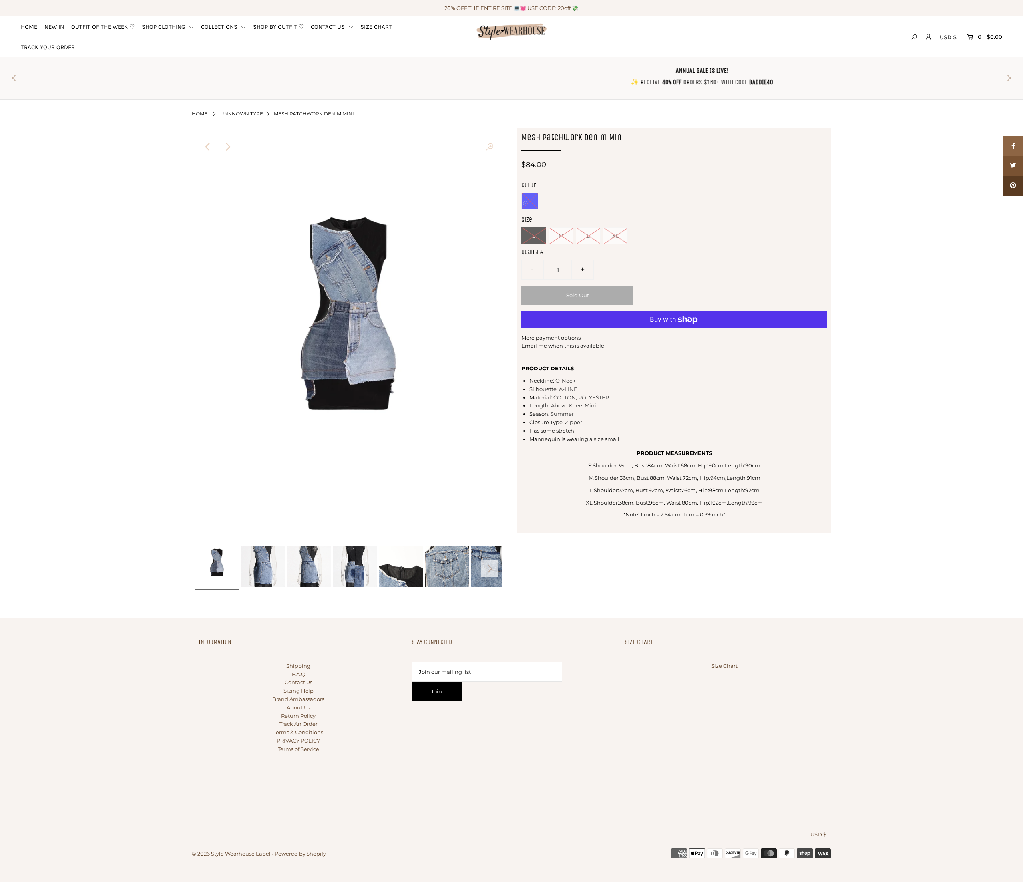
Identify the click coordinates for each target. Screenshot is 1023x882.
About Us (298, 707)
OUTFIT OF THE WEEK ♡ (103, 26)
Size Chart (724, 666)
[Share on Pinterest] (1013, 186)
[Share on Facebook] (1013, 146)
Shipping (298, 666)
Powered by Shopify (300, 853)
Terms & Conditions (298, 732)
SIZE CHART (376, 26)
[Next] (227, 147)
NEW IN (54, 26)
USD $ (948, 37)
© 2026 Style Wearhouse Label (231, 853)
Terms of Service (298, 749)
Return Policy (298, 716)
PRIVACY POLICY (298, 740)
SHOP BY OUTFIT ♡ (278, 26)
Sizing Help (298, 690)
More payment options (551, 337)
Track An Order (298, 724)
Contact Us (298, 682)
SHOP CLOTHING (164, 26)
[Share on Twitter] (1013, 166)
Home (199, 114)
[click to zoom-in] (489, 147)
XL (615, 235)
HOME (29, 26)
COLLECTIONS (220, 26)
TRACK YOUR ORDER (48, 47)
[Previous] (208, 147)
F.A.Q (298, 674)
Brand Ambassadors (298, 699)
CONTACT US (328, 26)
